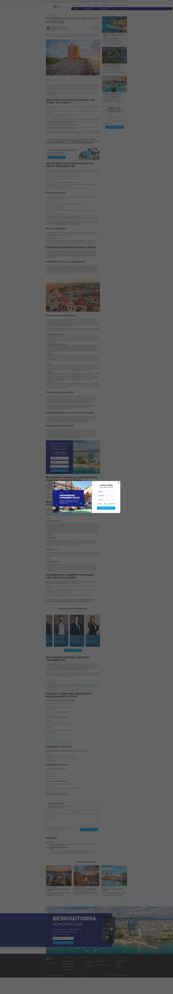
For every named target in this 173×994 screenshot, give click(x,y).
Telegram (100, 503)
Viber (106, 503)
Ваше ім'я (100, 491)
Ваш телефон (101, 495)
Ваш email (100, 499)
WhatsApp (112, 503)
